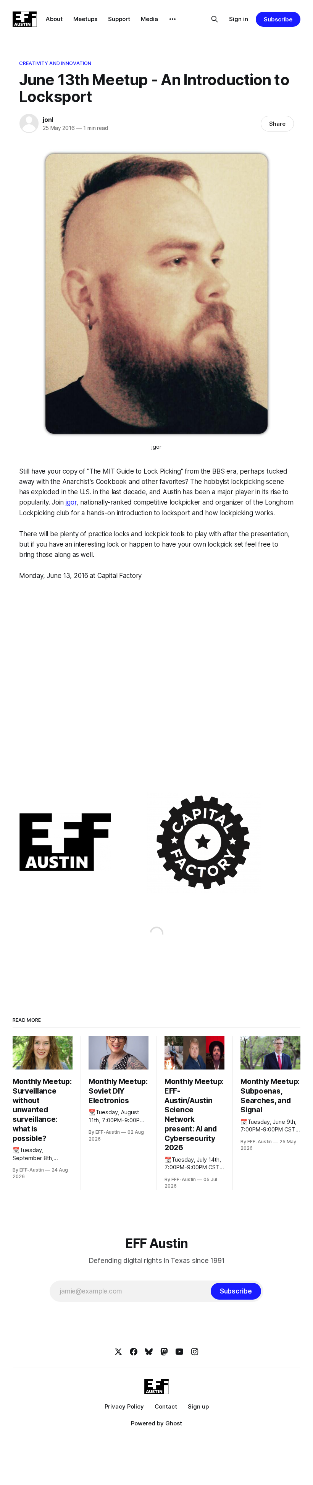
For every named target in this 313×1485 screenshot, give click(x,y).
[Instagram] (194, 1351)
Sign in (238, 19)
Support (119, 19)
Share (277, 123)
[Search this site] (214, 19)
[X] (118, 1351)
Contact (166, 1406)
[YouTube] (179, 1351)
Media (149, 19)
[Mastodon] (164, 1351)
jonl (48, 119)
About (54, 19)
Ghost (173, 1423)
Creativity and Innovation (55, 63)
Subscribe (278, 19)
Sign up (198, 1406)
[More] (172, 19)
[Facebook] (133, 1351)
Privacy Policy (124, 1406)
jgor (71, 502)
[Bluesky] (149, 1351)
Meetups (85, 19)
